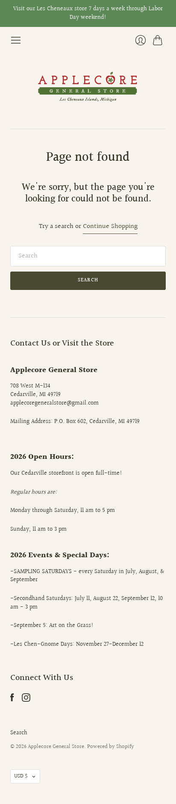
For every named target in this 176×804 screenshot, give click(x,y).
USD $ (21, 776)
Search (18, 733)
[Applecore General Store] (88, 87)
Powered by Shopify (110, 746)
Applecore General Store (56, 746)
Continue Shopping (110, 227)
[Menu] (16, 40)
